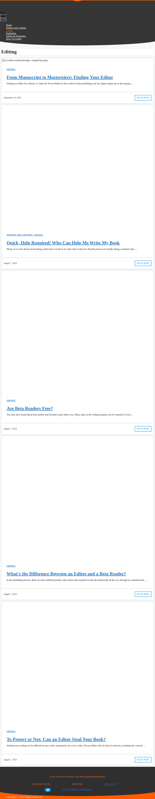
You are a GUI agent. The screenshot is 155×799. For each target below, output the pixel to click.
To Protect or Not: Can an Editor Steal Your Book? (56, 739)
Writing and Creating (16, 28)
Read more (143, 98)
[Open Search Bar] (2, 13)
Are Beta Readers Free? (30, 408)
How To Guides (13, 39)
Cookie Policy (85, 789)
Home (9, 25)
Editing (9, 30)
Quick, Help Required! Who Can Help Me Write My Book (63, 242)
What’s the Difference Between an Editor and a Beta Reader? (66, 573)
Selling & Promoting (16, 36)
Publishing (11, 33)
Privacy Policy (70, 789)
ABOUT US (110, 784)
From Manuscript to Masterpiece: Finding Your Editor (60, 77)
